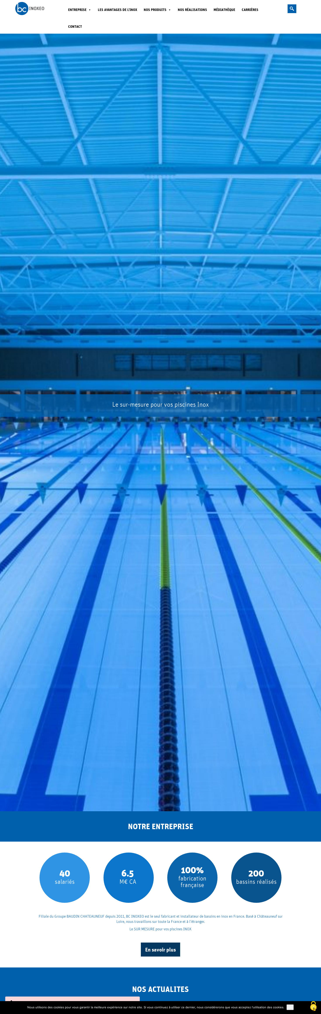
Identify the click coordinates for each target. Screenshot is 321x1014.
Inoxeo (35, 8)
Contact (75, 26)
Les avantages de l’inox (117, 10)
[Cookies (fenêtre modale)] (313, 1006)
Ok (290, 1007)
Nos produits (155, 10)
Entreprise (77, 10)
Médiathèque (224, 10)
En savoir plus (160, 949)
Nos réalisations (192, 10)
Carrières (250, 10)
